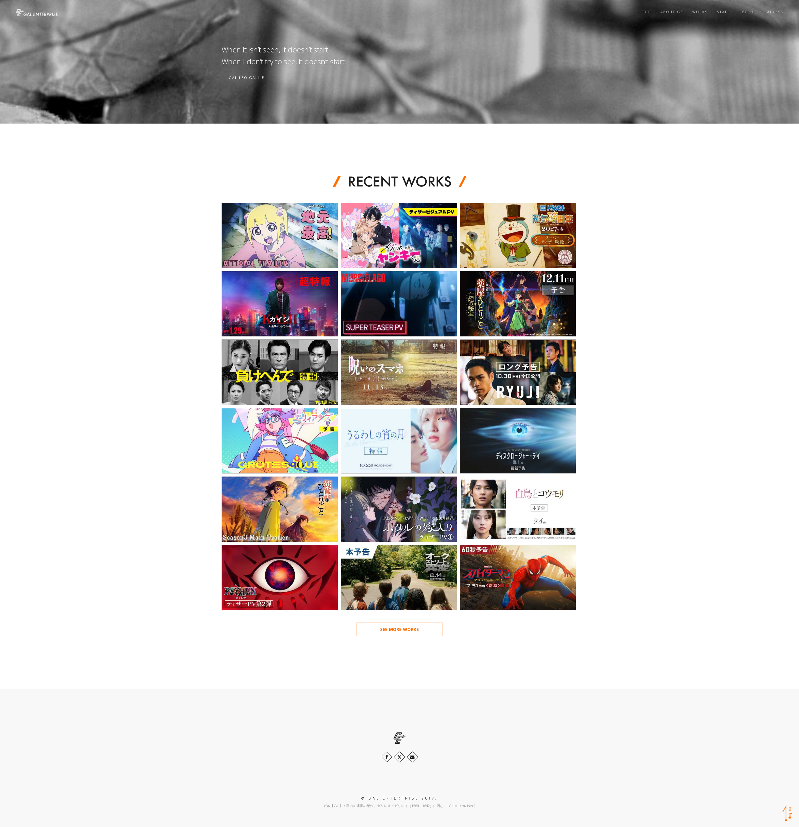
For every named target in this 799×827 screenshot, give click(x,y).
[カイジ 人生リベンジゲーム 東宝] (280, 303)
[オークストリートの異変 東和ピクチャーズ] (399, 577)
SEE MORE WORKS (399, 629)
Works (700, 11)
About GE (671, 11)
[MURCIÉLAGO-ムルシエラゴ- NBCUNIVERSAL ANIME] (399, 303)
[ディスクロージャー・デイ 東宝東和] (518, 440)
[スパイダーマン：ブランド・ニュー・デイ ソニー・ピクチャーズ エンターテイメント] (518, 577)
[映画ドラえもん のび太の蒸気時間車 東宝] (518, 235)
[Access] (412, 757)
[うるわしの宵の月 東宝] (399, 440)
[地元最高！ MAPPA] (280, 235)
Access (775, 11)
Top (646, 11)
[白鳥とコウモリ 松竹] (518, 509)
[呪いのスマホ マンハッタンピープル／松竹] (399, 372)
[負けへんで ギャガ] (280, 372)
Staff (723, 11)
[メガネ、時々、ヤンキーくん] (399, 235)
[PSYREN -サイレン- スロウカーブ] (280, 577)
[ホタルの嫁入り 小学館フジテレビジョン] (399, 509)
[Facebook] (387, 757)
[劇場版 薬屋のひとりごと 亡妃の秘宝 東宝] (518, 303)
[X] (400, 757)
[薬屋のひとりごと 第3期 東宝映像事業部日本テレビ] (280, 509)
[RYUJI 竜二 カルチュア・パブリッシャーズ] (518, 372)
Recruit (748, 11)
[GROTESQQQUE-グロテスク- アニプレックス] (280, 440)
